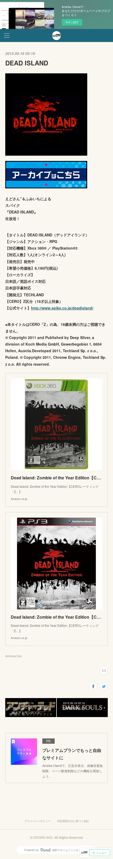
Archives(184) (13, 656)
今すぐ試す (72, 22)
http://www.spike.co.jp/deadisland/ (62, 308)
